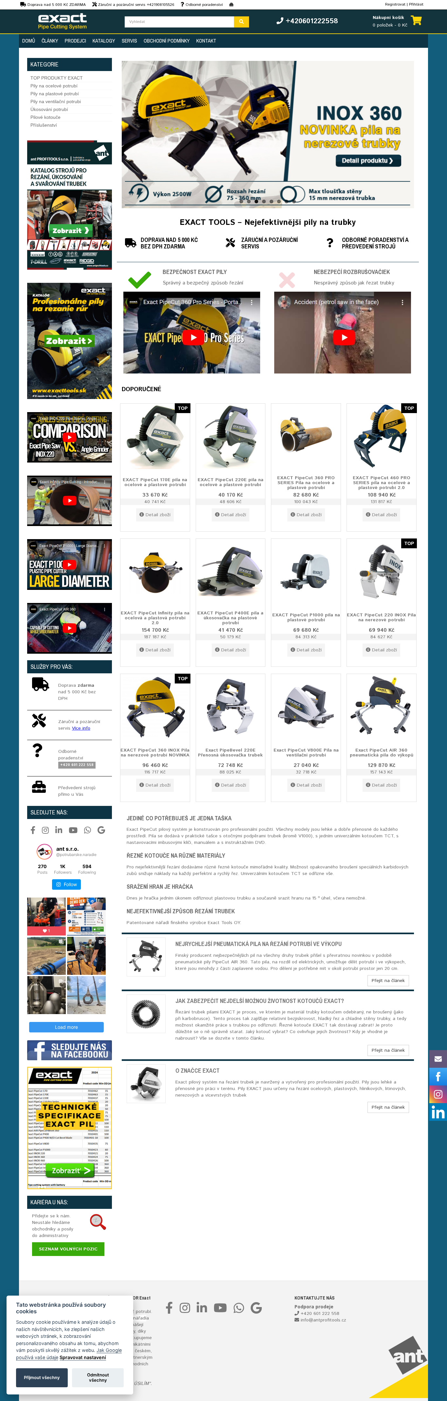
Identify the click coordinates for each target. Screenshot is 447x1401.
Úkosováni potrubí (49, 109)
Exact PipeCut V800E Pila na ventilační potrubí (306, 752)
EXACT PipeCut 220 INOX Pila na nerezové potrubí (381, 617)
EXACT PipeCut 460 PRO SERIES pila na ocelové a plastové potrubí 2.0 (381, 482)
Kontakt (206, 40)
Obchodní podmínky (167, 40)
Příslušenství (43, 125)
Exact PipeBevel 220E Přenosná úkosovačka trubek (230, 752)
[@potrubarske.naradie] (44, 851)
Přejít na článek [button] (388, 980)
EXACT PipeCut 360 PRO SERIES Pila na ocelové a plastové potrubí (306, 482)
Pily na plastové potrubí (54, 93)
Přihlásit (416, 4)
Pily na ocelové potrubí (54, 85)
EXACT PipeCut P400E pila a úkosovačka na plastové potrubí (230, 618)
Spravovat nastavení (83, 1357)
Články (50, 40)
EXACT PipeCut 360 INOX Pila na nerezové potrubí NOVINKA (154, 752)
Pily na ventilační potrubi (55, 101)
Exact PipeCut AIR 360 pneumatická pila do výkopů (381, 752)
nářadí (139, 1318)
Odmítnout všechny (98, 1377)
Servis (129, 40)
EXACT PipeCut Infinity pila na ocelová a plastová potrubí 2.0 (155, 618)
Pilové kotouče (45, 117)
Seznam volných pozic (68, 1249)
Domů (28, 40)
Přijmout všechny (42, 1377)
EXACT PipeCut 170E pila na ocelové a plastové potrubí (155, 482)
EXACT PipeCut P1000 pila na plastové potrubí (306, 617)
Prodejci (75, 40)
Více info (81, 728)
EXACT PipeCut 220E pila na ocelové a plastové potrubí (230, 482)
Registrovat (395, 4)
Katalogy (104, 40)
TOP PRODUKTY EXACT (56, 78)
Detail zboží (158, 515)
